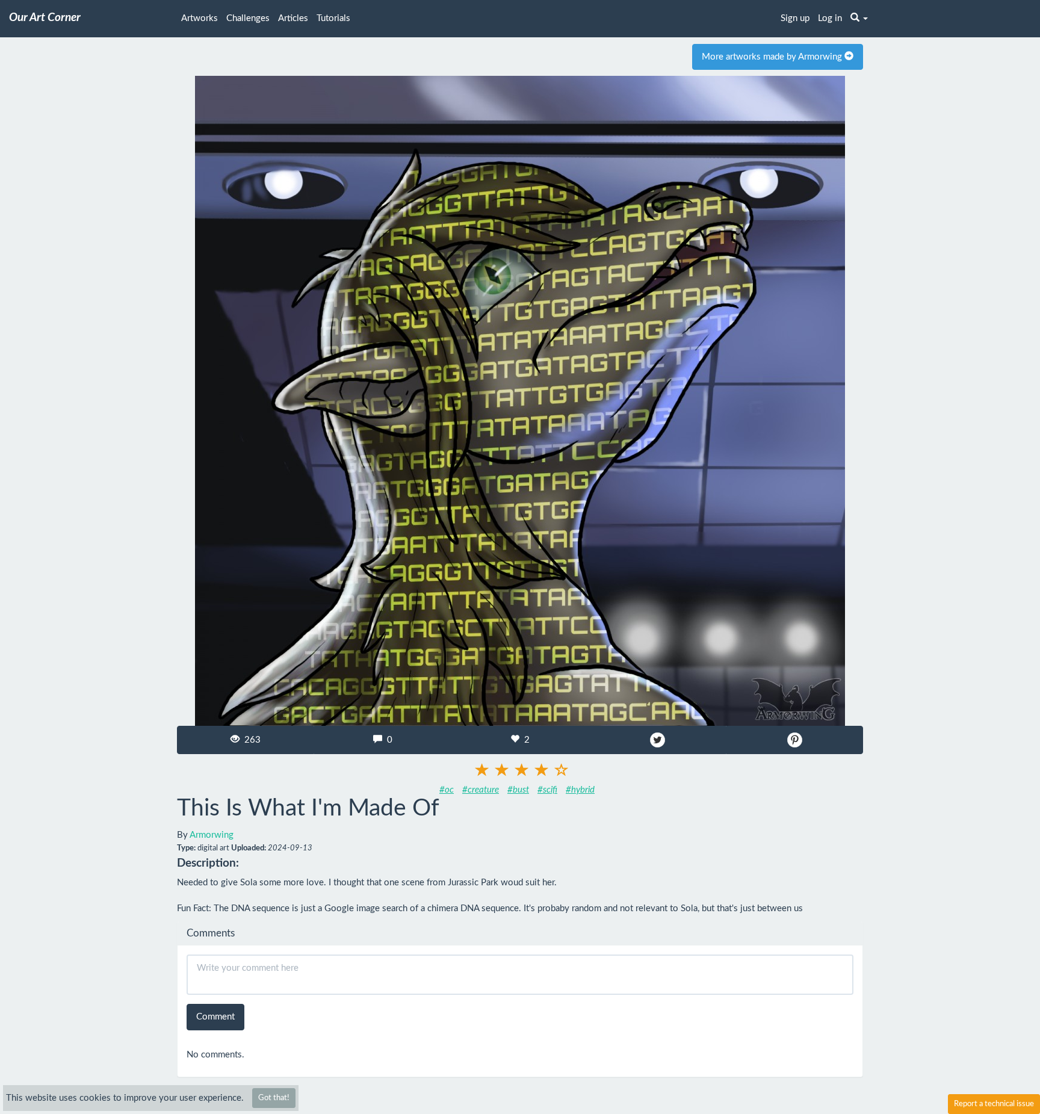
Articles (293, 18)
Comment (215, 1016)
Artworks (199, 18)
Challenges (248, 18)
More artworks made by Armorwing (773, 56)
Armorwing (212, 835)
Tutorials (333, 18)
